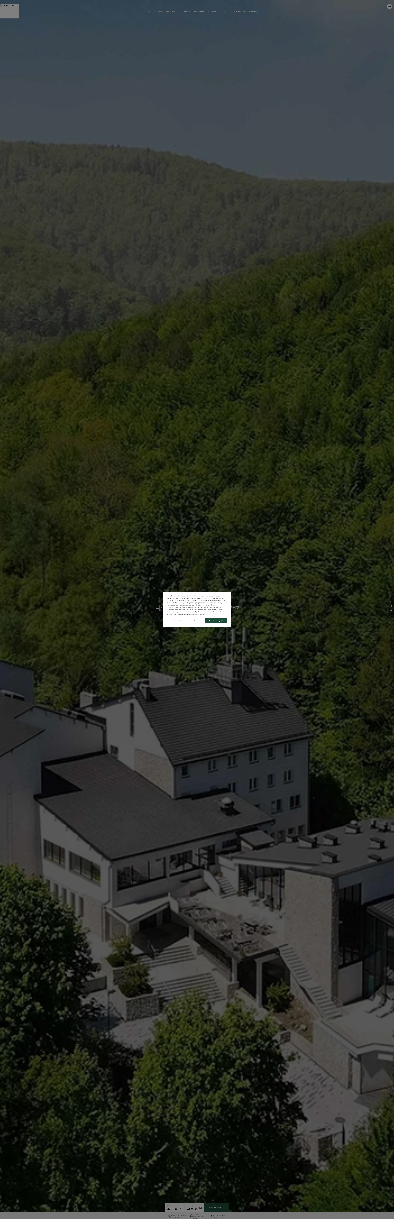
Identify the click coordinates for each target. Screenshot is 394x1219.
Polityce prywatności (219, 600)
